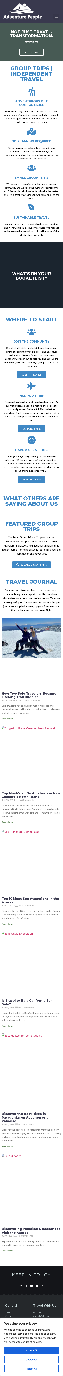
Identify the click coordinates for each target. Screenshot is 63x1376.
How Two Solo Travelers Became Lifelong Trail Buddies (29, 695)
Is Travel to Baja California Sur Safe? (27, 1002)
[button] (56, 17)
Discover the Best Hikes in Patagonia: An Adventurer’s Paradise (25, 1117)
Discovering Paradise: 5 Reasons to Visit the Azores (31, 1231)
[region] (31, 1347)
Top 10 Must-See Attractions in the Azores (30, 900)
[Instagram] (21, 1286)
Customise (31, 1359)
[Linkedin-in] (36, 1286)
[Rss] (42, 1286)
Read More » (7, 718)
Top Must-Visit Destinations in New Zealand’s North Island (31, 795)
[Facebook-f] (26, 1286)
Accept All (31, 1350)
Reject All (31, 1368)
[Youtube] (31, 1286)
